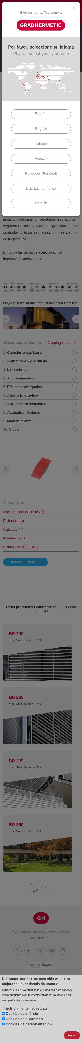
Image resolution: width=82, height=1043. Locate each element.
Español (41, 114)
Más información (26, 1000)
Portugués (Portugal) (41, 173)
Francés (41, 158)
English (41, 129)
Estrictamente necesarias (27, 1008)
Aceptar (72, 1035)
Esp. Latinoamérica (41, 188)
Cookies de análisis (22, 1014)
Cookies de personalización (29, 1024)
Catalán (41, 203)
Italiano (41, 144)
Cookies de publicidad (24, 1019)
